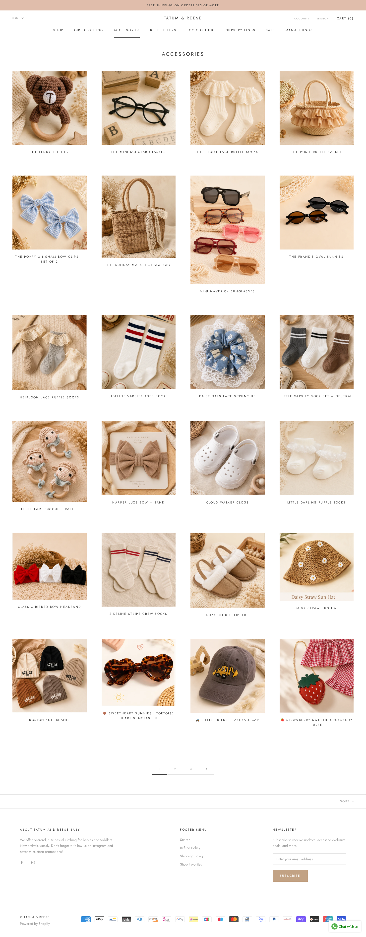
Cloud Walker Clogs (227, 502)
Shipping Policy (191, 856)
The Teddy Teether (49, 152)
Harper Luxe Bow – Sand (138, 502)
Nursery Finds (240, 30)
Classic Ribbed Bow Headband (49, 607)
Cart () (345, 18)
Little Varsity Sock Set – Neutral (316, 396)
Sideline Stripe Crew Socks (138, 614)
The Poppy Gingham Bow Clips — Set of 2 (49, 259)
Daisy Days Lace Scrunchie (227, 396)
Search (322, 18)
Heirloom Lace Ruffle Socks (49, 397)
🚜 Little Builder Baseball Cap (227, 720)
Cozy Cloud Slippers (227, 615)
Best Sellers (163, 30)
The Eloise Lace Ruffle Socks (227, 152)
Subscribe (290, 876)
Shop (58, 30)
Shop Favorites (191, 864)
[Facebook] (21, 862)
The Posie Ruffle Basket (316, 152)
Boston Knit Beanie (49, 720)
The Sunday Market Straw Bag (139, 265)
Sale (270, 30)
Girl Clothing (88, 30)
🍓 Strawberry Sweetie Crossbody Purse (316, 722)
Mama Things (299, 30)
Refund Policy (190, 847)
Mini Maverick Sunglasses (227, 291)
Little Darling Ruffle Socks (316, 502)
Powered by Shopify (35, 923)
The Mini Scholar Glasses (138, 152)
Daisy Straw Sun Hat (316, 608)
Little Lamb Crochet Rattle (49, 509)
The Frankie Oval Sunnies (316, 256)
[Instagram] (33, 862)
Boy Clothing (201, 30)
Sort (345, 801)
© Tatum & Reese (35, 917)
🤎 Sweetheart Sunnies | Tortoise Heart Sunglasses (138, 716)
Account (301, 18)
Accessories (127, 30)
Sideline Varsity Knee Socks (138, 396)
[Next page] (206, 769)
